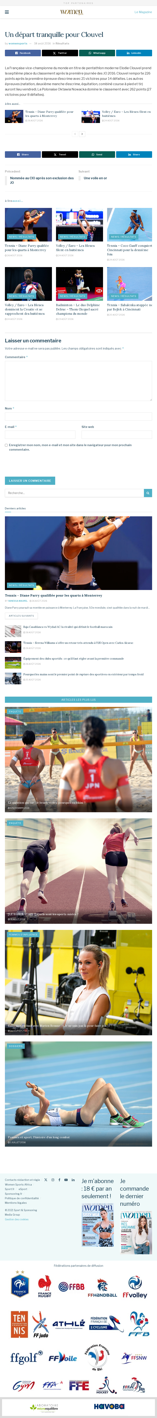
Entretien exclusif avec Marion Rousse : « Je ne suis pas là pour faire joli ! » (59, 1026)
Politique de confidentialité (22, 1198)
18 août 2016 (42, 43)
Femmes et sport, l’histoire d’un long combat (39, 1137)
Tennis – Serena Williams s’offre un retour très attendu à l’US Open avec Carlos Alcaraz (78, 643)
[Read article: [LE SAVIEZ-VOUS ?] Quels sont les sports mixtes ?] (78, 871)
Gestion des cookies (16, 1219)
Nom (10, 408)
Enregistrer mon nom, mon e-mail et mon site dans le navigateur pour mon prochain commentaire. (70, 447)
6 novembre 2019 (19, 808)
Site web (88, 427)
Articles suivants (23, 615)
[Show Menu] (7, 12)
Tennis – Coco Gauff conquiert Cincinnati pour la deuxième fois (129, 250)
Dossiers (16, 1046)
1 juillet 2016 (18, 1142)
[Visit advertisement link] (78, 1407)
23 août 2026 (65, 319)
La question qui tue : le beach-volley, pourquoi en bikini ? (46, 802)
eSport (23, 1189)
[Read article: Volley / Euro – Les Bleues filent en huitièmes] (91, 116)
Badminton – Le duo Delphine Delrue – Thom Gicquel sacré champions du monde (78, 309)
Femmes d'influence (23, 934)
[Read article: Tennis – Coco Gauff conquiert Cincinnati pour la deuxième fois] (130, 224)
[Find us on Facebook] (59, 1180)
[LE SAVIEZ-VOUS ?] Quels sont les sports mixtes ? (43, 914)
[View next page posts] (82, 134)
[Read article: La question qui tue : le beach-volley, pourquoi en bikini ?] (78, 759)
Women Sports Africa (18, 1184)
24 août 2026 (111, 120)
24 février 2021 (18, 1031)
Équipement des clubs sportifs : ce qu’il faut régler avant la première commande (73, 658)
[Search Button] (148, 493)
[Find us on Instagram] (53, 1180)
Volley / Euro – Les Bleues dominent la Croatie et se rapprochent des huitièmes (25, 309)
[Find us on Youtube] (66, 1180)
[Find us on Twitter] (45, 1180)
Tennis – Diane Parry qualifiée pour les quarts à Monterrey (49, 114)
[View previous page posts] (75, 134)
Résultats (62, 43)
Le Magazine (143, 12)
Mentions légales (16, 1202)
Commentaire (16, 357)
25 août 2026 (33, 679)
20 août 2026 (117, 315)
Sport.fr (10, 1189)
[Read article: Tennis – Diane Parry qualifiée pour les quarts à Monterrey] (14, 116)
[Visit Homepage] (71, 12)
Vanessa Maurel (18, 601)
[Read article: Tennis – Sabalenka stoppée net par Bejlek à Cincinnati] (130, 284)
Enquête (15, 711)
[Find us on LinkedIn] (73, 1180)
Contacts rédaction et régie (22, 1179)
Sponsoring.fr (13, 1193)
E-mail (11, 427)
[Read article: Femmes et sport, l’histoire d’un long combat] (78, 1094)
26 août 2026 (35, 120)
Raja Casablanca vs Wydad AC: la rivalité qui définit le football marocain (67, 627)
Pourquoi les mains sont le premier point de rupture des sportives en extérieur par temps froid (83, 674)
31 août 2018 (17, 919)
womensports (18, 43)
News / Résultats (21, 236)
